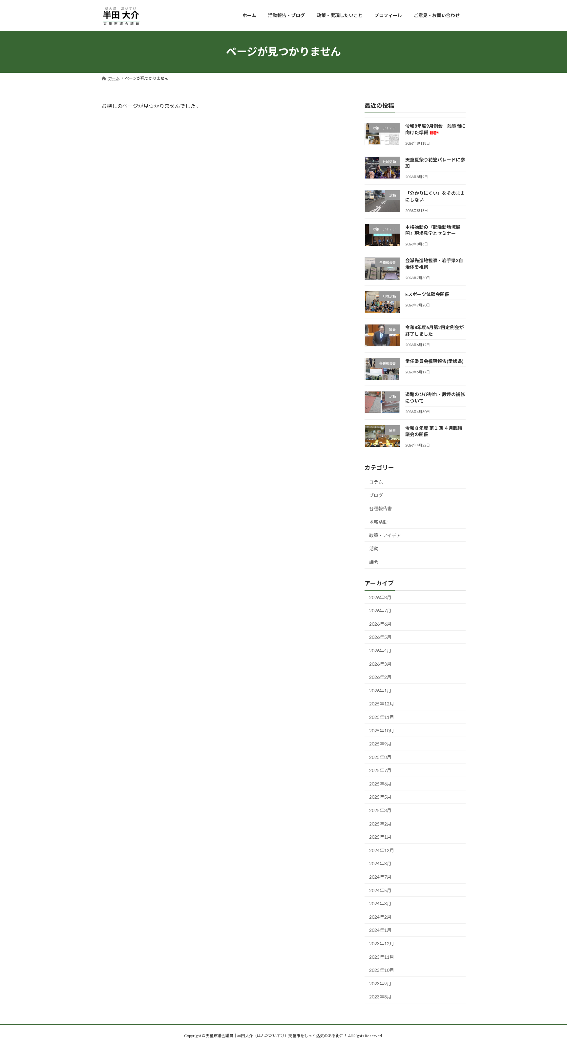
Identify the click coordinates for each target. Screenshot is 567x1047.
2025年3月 (380, 810)
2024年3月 (380, 903)
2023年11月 (381, 956)
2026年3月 (380, 663)
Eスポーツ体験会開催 (427, 294)
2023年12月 (381, 943)
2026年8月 (380, 597)
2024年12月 (381, 850)
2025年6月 (380, 783)
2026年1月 (380, 690)
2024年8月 (380, 863)
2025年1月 (380, 837)
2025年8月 (380, 757)
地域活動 (378, 522)
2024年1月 (380, 930)
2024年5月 (380, 890)
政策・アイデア (385, 535)
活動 (373, 548)
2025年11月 (381, 717)
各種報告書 (380, 508)
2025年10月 (381, 730)
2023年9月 (380, 983)
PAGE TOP (547, 1009)
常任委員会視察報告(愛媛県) (434, 361)
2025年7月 (380, 770)
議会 (373, 561)
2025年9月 (380, 743)
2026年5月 (380, 637)
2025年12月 (381, 703)
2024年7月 (380, 877)
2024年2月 (380, 916)
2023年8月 (380, 996)
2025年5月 (380, 797)
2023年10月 (381, 970)
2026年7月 (380, 610)
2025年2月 (380, 823)
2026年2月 (380, 677)
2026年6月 (380, 623)
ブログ (376, 495)
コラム (376, 482)
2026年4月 (380, 650)
